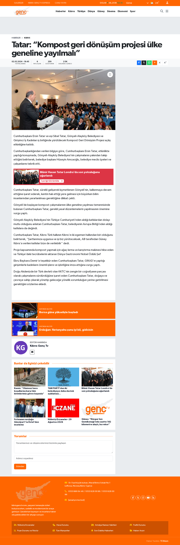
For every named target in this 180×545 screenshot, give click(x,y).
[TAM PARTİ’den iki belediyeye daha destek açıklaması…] (63, 377)
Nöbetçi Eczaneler (26, 525)
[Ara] (162, 11)
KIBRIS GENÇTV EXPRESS (39, 3)
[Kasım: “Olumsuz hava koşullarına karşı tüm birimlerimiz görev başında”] (29, 377)
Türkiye (81, 11)
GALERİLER (18, 3)
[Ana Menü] (167, 11)
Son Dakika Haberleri (103, 531)
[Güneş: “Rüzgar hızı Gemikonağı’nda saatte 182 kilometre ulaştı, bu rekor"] (97, 408)
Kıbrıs (71, 11)
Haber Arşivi (138, 531)
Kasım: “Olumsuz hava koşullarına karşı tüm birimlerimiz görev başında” (29, 391)
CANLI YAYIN (60, 3)
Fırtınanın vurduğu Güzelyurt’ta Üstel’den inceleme (26, 422)
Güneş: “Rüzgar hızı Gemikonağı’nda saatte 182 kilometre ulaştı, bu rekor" (96, 422)
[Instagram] (143, 497)
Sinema (111, 11)
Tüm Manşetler (63, 531)
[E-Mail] (32, 352)
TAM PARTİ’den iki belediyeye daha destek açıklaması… (61, 391)
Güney (101, 11)
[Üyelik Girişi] (166, 3)
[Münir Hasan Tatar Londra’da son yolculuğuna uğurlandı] (97, 377)
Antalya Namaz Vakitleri (106, 525)
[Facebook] (133, 497)
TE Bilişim (164, 541)
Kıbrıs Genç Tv (39, 345)
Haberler (61, 11)
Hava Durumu (63, 525)
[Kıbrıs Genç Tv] (21, 347)
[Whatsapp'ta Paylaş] (149, 62)
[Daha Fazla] (154, 62)
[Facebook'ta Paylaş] (139, 62)
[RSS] (153, 497)
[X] (138, 497)
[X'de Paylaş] (143, 62)
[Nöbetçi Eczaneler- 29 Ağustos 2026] (63, 408)
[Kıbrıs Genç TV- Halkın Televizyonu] (22, 11)
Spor (132, 11)
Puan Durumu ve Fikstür (27, 531)
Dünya (91, 11)
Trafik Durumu (139, 525)
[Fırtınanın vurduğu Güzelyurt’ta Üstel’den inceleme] (29, 408)
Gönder (20, 466)
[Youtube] (148, 497)
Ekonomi (123, 11)
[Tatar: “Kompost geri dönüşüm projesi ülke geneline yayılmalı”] (63, 99)
